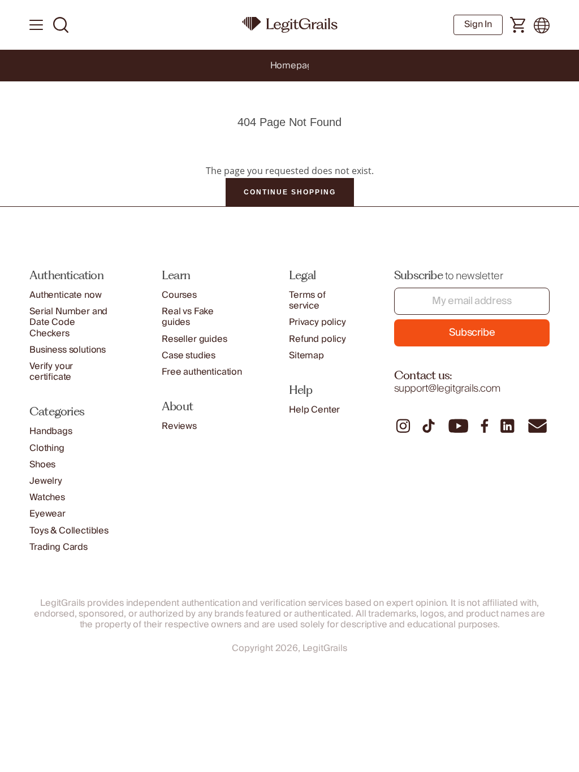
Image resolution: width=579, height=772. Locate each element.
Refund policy (317, 339)
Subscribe (472, 332)
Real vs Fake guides (188, 317)
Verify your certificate (51, 372)
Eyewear (47, 514)
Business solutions (67, 350)
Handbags (50, 431)
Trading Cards (58, 547)
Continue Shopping (290, 192)
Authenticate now (65, 295)
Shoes (42, 464)
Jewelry (45, 481)
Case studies (188, 355)
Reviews (179, 426)
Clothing (46, 448)
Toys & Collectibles (69, 531)
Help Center (314, 410)
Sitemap (306, 355)
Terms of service (307, 300)
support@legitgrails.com (447, 388)
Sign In (478, 24)
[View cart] (518, 25)
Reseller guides (194, 339)
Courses (179, 295)
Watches (47, 497)
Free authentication (202, 372)
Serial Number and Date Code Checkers (68, 322)
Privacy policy (317, 322)
